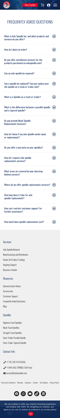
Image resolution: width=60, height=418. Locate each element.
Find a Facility (30, 5)
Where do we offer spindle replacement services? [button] (27, 184)
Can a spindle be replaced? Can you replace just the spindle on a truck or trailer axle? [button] (26, 85)
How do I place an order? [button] (15, 49)
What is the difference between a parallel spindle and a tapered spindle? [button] (27, 108)
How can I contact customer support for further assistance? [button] (23, 209)
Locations (28, 382)
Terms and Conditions (8, 382)
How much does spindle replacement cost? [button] (24, 222)
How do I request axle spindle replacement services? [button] (17, 159)
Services (7, 242)
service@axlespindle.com (16, 373)
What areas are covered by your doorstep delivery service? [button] (23, 172)
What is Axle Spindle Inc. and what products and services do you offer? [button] (26, 37)
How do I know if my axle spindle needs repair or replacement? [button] (25, 135)
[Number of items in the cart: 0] (42, 5)
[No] (56, 409)
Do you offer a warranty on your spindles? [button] (23, 147)
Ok (30, 414)
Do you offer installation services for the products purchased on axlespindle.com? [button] (23, 61)
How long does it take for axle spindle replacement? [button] (18, 196)
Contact (35, 382)
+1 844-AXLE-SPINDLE (15, 367)
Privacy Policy (54, 382)
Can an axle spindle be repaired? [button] (19, 73)
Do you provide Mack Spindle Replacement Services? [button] (17, 122)
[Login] (48, 5)
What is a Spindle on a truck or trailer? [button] (22, 97)
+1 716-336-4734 (13, 362)
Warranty (20, 382)
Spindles (7, 315)
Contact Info (9, 351)
